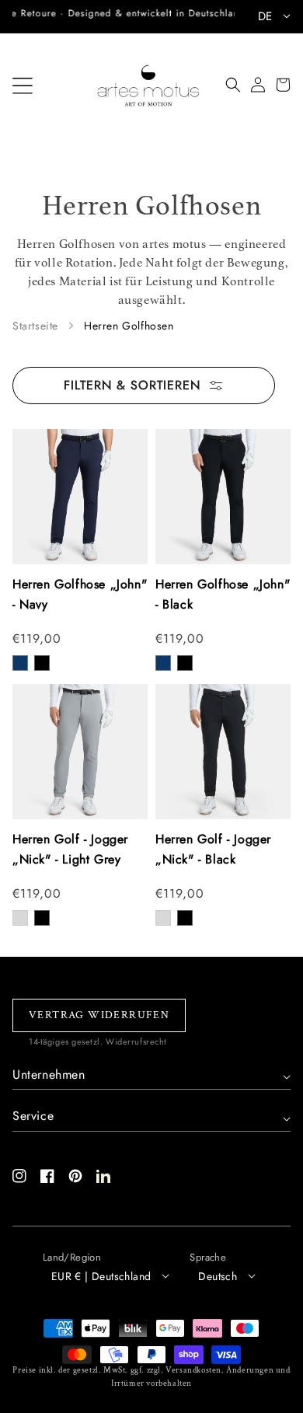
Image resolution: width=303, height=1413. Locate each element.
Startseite (35, 325)
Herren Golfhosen (129, 325)
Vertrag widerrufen (99, 1015)
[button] (22, 85)
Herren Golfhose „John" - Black (222, 594)
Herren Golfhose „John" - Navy (79, 594)
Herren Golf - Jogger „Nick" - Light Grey (70, 849)
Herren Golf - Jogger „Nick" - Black (213, 849)
